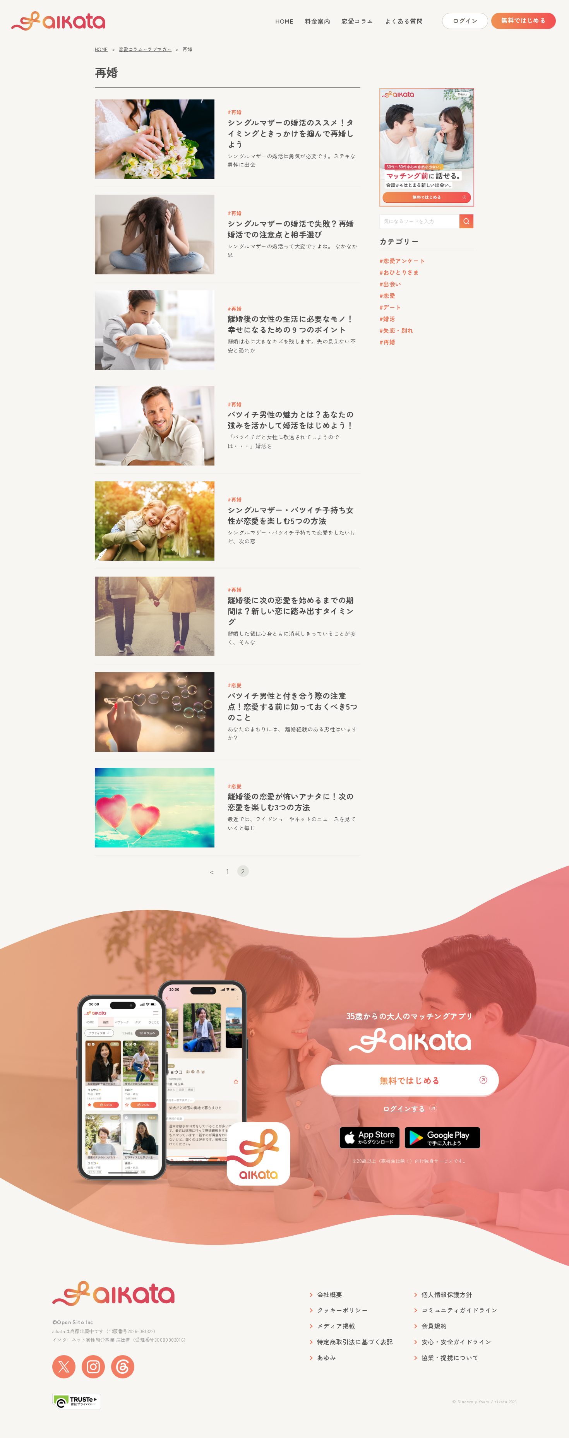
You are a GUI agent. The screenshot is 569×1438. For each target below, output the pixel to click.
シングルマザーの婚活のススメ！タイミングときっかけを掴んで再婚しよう (291, 133)
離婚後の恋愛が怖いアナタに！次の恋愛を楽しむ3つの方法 (291, 802)
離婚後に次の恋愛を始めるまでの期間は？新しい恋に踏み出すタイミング (291, 610)
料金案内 (317, 21)
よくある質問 (404, 21)
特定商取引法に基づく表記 (355, 1342)
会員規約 (434, 1326)
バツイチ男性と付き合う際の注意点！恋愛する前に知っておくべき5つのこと (293, 706)
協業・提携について (450, 1358)
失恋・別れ (398, 330)
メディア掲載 (336, 1326)
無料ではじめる (523, 20)
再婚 (389, 342)
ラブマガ (58, 21)
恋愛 (389, 295)
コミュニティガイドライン (460, 1310)
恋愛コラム (357, 21)
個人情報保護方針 (447, 1295)
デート (392, 307)
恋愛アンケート (404, 261)
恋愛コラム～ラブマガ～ (145, 49)
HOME (284, 21)
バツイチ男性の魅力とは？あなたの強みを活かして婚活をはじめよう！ (291, 420)
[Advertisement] (426, 472)
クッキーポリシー (342, 1310)
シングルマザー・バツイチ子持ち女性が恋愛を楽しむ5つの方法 (291, 515)
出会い (392, 284)
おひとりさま (401, 272)
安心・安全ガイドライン (456, 1342)
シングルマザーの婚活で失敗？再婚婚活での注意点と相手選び (291, 229)
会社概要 (330, 1295)
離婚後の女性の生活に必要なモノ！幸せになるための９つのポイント (291, 324)
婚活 (389, 319)
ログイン (465, 20)
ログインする (404, 1108)
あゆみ (326, 1358)
